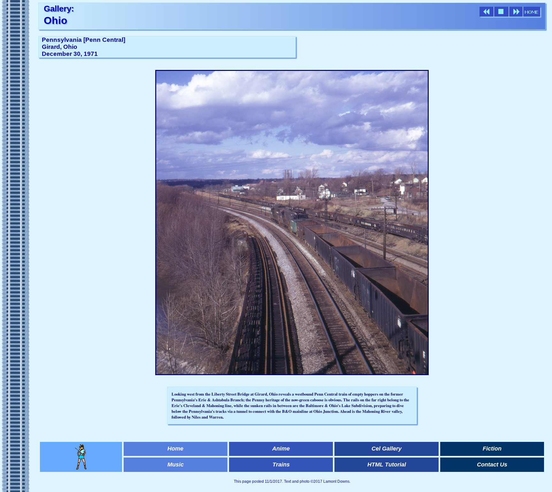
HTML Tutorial (386, 464)
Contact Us (492, 464)
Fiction (492, 448)
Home (175, 448)
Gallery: (59, 8)
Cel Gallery (387, 448)
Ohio (55, 20)
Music (175, 464)
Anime (281, 448)
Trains (281, 464)
